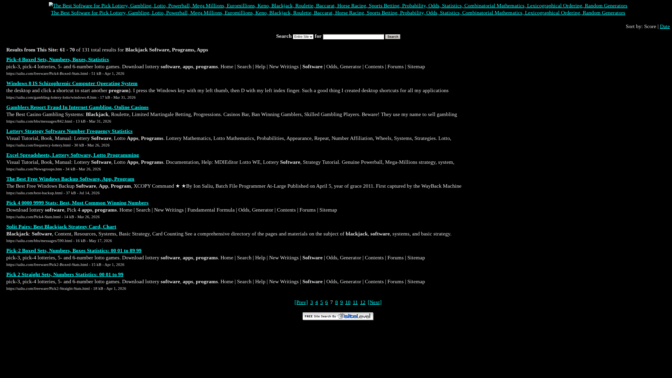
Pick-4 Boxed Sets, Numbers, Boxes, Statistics (57, 59)
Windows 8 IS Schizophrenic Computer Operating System (72, 83)
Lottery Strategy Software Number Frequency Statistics (69, 131)
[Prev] (301, 302)
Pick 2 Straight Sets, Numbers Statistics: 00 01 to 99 (64, 274)
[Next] (375, 302)
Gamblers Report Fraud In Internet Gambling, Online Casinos (77, 107)
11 (355, 302)
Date (665, 26)
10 (347, 302)
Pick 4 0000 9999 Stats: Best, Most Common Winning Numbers (77, 203)
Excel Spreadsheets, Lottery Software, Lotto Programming (72, 155)
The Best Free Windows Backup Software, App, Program (70, 179)
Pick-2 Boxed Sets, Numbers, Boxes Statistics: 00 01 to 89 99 (73, 250)
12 (362, 302)
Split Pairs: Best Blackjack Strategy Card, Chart (61, 226)
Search (392, 37)
